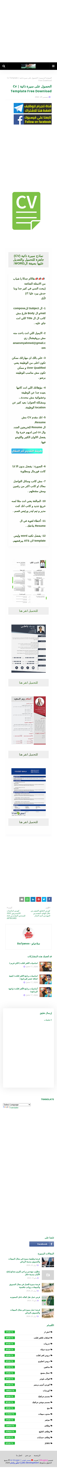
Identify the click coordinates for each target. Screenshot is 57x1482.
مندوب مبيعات (28, 1414)
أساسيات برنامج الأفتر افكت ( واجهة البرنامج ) (23, 990)
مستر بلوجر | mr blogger (20, 1460)
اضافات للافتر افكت (28, 1337)
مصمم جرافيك (28, 1396)
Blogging (44, 1460)
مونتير (28, 1419)
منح (28, 1408)
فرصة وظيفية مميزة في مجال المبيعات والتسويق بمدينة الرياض (24, 1260)
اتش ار (28, 1332)
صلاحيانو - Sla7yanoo (28, 943)
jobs (28, 1443)
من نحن (28, 1455)
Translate (13, 1107)
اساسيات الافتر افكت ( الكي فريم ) (23, 963)
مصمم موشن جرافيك (28, 1402)
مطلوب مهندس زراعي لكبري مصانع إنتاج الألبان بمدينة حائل (23, 1273)
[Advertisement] (28, 31)
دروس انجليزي (28, 1361)
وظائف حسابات (28, 1437)
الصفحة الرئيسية (45, 78)
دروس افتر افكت (28, 1355)
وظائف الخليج (28, 1431)
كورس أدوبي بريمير (28, 1384)
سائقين (28, 1367)
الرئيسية (37, 1455)
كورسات (28, 1390)
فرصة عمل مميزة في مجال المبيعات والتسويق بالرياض (25, 1311)
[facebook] (41, 1244)
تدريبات (28, 1343)
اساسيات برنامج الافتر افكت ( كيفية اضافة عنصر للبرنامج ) (23, 977)
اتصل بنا (19, 1455)
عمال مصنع (28, 1373)
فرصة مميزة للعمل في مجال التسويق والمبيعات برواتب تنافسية (24, 1286)
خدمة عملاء (28, 1349)
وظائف (28, 1425)
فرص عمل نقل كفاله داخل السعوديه (25, 1297)
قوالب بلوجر (28, 1378)
